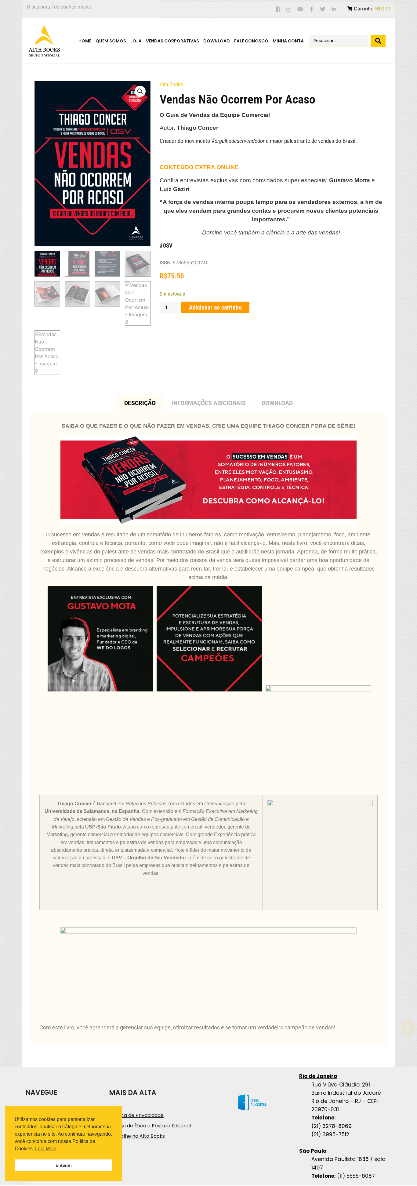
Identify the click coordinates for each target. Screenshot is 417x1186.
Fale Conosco (251, 41)
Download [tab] (277, 403)
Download (216, 41)
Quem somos (111, 41)
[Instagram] (289, 9)
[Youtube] (300, 9)
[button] (140, 91)
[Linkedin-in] (333, 9)
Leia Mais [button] (45, 1148)
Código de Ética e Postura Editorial (150, 1125)
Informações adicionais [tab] (209, 403)
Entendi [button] (64, 1165)
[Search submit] (378, 41)
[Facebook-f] (311, 9)
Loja (136, 41)
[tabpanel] (208, 729)
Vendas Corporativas (172, 41)
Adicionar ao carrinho (215, 307)
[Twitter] (322, 9)
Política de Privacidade (136, 1115)
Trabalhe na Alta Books (137, 1136)
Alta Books (171, 84)
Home (84, 41)
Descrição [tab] (140, 403)
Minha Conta (288, 41)
